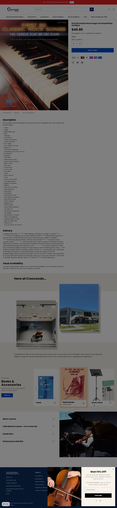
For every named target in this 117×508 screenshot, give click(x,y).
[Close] (113, 469)
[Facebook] (96, 501)
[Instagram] (100, 501)
